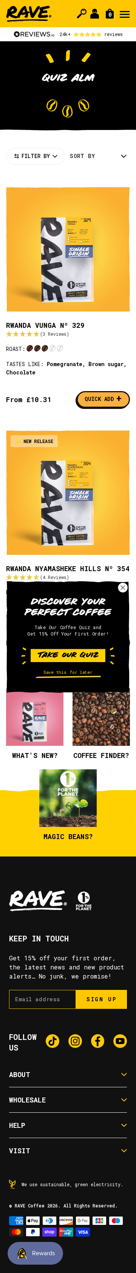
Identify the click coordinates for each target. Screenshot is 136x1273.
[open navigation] (124, 14)
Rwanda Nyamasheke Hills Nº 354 (68, 568)
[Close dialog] (123, 587)
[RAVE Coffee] (28, 13)
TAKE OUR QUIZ (68, 655)
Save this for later (68, 672)
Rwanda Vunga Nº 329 (45, 325)
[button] (68, 334)
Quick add (103, 398)
